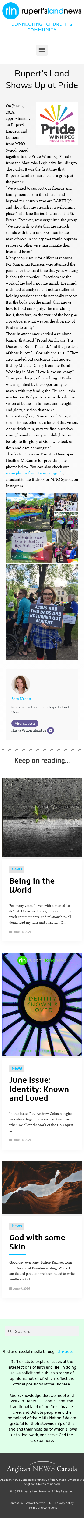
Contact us (15, 1503)
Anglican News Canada (15, 1479)
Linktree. (65, 1352)
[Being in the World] (42, 856)
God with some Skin (37, 1242)
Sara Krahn (21, 698)
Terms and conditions (43, 1507)
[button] (42, 50)
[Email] (50, 730)
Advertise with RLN (38, 1503)
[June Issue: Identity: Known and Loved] (42, 1055)
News (17, 869)
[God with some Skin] (42, 1213)
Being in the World (32, 886)
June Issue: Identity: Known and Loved (39, 1090)
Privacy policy (64, 1503)
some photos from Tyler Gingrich (34, 473)
